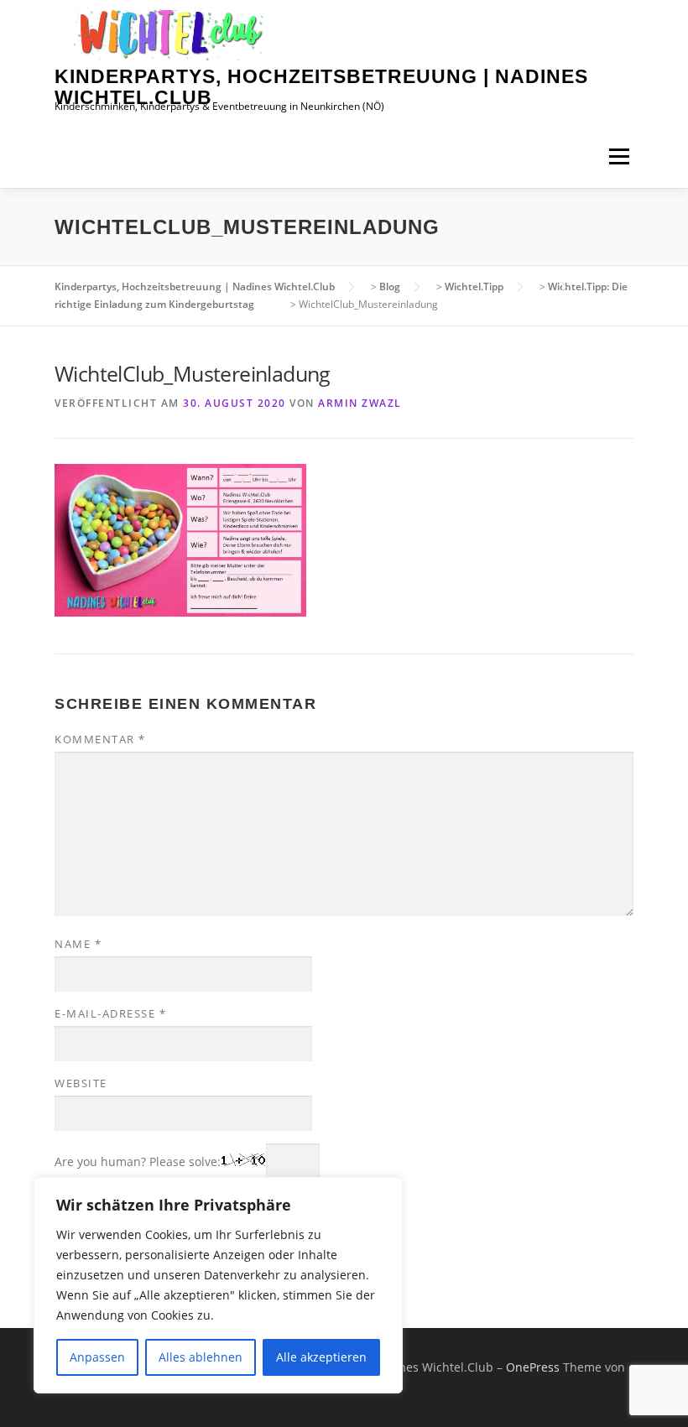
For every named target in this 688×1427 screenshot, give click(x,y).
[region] (218, 1285)
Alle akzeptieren (321, 1357)
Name (78, 943)
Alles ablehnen (200, 1357)
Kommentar (100, 739)
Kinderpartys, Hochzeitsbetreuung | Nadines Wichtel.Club (321, 87)
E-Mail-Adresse (110, 1013)
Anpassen (97, 1357)
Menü (618, 156)
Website (81, 1083)
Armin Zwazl (360, 403)
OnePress (533, 1367)
